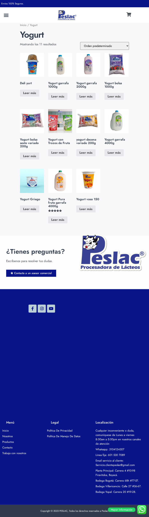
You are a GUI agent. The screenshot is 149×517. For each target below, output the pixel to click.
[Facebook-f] (33, 309)
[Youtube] (51, 309)
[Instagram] (42, 309)
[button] (6, 15)
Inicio (23, 25)
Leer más (29, 93)
